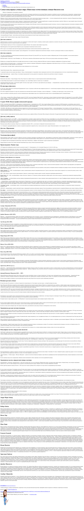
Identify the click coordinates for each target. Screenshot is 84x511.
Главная (2, 3)
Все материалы (27, 3)
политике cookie (33, 494)
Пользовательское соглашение (19, 491)
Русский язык (6, 3)
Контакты (43, 491)
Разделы (17, 2)
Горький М (5, 6)
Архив (23, 3)
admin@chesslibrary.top (12, 489)
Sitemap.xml (47, 491)
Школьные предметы (17, 3)
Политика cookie (28, 491)
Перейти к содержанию (5, 0)
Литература (11, 3)
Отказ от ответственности (36, 491)
